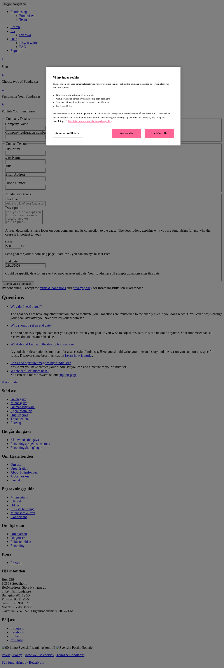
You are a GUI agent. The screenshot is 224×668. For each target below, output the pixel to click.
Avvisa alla (126, 133)
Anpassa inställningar (68, 133)
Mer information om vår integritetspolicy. (90, 121)
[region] (113, 106)
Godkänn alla (159, 133)
